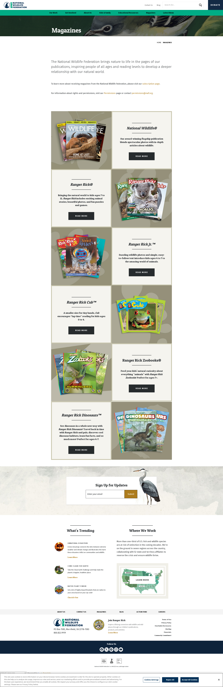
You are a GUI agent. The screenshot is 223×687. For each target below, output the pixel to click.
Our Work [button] (53, 13)
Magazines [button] (150, 13)
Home (159, 42)
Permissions (110, 93)
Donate (215, 5)
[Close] (219, 679)
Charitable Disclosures (163, 626)
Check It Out (73, 597)
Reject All (170, 680)
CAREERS (161, 612)
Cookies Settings (151, 680)
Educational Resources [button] (128, 13)
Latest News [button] (168, 13)
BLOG (122, 612)
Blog (158, 5)
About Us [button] (88, 13)
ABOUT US (61, 612)
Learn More (73, 557)
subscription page (151, 84)
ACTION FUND (142, 612)
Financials (167, 632)
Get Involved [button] (70, 13)
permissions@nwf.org (142, 93)
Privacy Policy (166, 623)
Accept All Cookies (189, 680)
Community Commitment (162, 635)
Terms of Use (166, 619)
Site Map (168, 629)
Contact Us (149, 5)
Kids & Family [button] (105, 13)
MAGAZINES (101, 612)
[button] (130, 494)
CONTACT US (81, 612)
